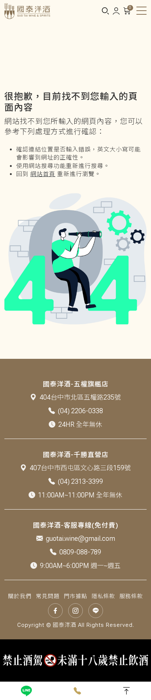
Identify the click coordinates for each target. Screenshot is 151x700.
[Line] (26, 691)
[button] (105, 11)
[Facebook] (55, 610)
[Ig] (75, 610)
